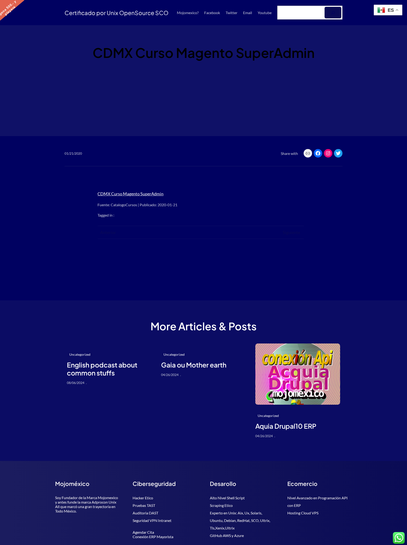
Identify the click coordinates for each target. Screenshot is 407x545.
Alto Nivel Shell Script (227, 498)
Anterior (108, 232)
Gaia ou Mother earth (193, 365)
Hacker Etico (143, 498)
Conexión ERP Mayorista (153, 536)
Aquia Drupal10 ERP (285, 426)
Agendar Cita (143, 532)
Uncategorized (79, 354)
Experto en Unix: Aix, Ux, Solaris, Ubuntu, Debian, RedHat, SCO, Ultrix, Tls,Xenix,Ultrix (240, 520)
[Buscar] (333, 12)
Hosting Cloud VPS (302, 513)
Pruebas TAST (144, 505)
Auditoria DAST (145, 513)
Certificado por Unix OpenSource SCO (116, 12)
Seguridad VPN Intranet (152, 520)
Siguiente (291, 232)
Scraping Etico (221, 505)
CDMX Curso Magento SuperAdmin (130, 193)
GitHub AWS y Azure (227, 535)
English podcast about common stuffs (102, 369)
